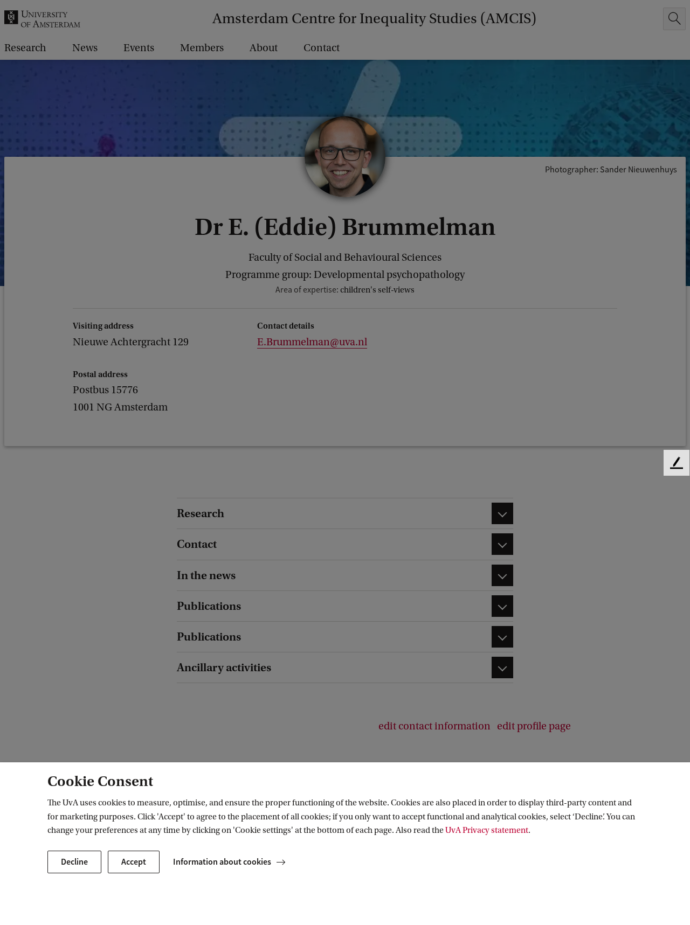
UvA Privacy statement (486, 830)
